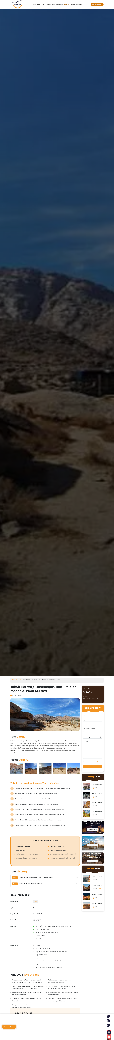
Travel (35, 901)
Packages (59, 4)
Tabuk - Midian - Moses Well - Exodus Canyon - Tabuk (33, 877)
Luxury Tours (51, 4)
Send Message (92, 767)
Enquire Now (9, 1027)
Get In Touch (97, 4)
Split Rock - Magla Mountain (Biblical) (27, 884)
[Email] (108, 1025)
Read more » (93, 829)
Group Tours (41, 4)
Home (34, 4)
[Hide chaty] (109, 1037)
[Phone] (108, 1016)
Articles (66, 4)
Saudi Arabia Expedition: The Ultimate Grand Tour (92, 840)
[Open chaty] (109, 1032)
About (73, 4)
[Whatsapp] (108, 1020)
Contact (79, 4)
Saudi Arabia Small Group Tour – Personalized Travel (93, 824)
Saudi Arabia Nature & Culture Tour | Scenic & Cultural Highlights (92, 855)
